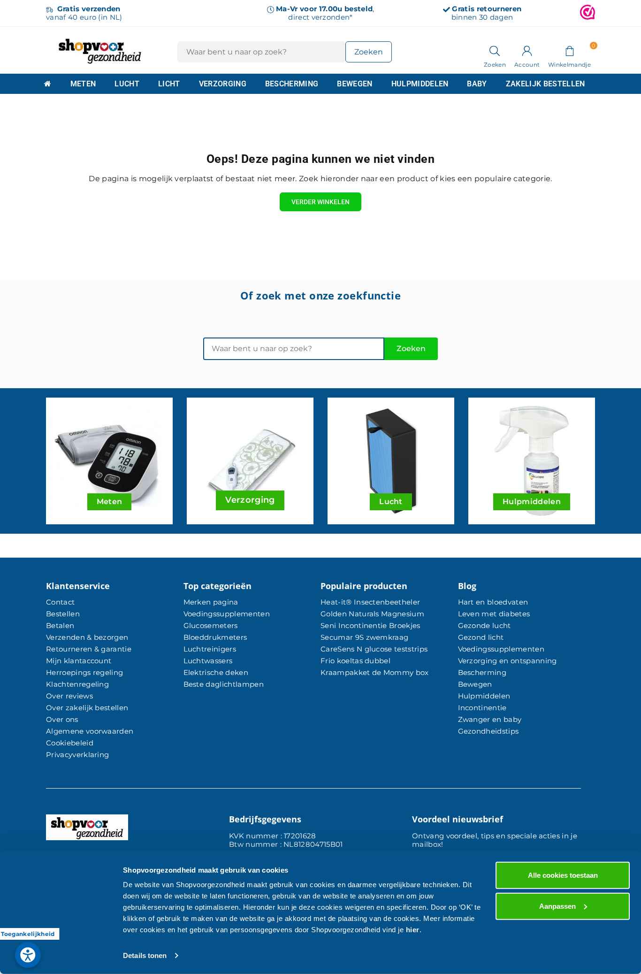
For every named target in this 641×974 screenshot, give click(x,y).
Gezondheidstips (488, 731)
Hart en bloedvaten (493, 602)
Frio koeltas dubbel (355, 660)
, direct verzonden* (325, 13)
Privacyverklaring (77, 754)
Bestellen (63, 613)
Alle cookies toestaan (563, 875)
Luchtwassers (208, 660)
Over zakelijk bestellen (87, 707)
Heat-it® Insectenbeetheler (370, 602)
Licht (169, 83)
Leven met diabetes (494, 613)
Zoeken (411, 348)
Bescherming (292, 83)
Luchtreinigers (209, 648)
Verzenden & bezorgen (87, 637)
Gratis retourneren (486, 8)
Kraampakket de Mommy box (374, 672)
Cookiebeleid (69, 742)
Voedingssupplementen (226, 613)
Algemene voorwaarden (89, 731)
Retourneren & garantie (88, 648)
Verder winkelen (320, 202)
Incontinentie (482, 707)
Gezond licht (481, 637)
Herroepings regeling (84, 672)
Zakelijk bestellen (545, 83)
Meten (83, 83)
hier (413, 930)
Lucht (126, 83)
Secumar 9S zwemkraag (364, 637)
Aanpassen (557, 906)
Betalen (60, 625)
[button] (569, 50)
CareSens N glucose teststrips (373, 648)
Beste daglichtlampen (223, 684)
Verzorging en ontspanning (507, 660)
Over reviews (69, 695)
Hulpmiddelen (420, 83)
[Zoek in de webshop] (495, 50)
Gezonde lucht (484, 625)
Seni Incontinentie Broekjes (370, 625)
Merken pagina (210, 602)
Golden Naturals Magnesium (372, 613)
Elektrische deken (215, 672)
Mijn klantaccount (78, 660)
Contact (60, 602)
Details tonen (145, 955)
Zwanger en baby (490, 719)
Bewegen (354, 83)
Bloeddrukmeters (215, 637)
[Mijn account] (527, 50)
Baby (477, 83)
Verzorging (222, 83)
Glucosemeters (210, 625)
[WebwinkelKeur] (587, 13)
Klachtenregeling (77, 684)
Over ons (62, 719)
